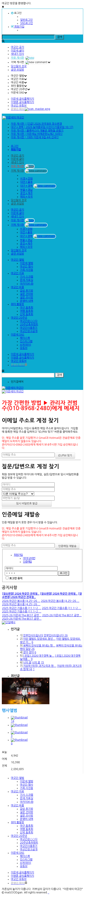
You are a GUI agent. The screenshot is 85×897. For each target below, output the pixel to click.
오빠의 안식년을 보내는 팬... (39, 645)
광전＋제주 (26, 193)
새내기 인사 (17, 54)
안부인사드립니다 (33, 635)
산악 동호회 (26, 314)
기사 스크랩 (26, 276)
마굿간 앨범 (17, 259)
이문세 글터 (17, 50)
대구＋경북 (26, 185)
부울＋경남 (26, 190)
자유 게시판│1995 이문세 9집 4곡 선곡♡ (35, 137)
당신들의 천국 (19, 66)
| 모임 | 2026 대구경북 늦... (38, 655)
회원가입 (19, 26)
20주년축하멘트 (29, 324)
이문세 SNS (17, 334)
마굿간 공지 (17, 47)
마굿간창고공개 (28, 331)
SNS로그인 (26, 23)
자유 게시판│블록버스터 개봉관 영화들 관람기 (37, 130)
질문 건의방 (26, 294)
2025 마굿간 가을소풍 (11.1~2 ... (21, 608)
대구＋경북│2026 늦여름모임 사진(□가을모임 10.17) (42, 127)
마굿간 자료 (17, 273)
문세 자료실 (26, 280)
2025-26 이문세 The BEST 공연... (21, 615)
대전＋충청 (26, 182)
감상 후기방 (26, 290)
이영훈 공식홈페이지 (22, 102)
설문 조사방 (26, 297)
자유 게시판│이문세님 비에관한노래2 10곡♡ (37, 134)
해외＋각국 (26, 196)
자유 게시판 (17, 57)
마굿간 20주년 (19, 317)
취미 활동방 (17, 304)
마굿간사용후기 (28, 328)
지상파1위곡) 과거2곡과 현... (39, 666)
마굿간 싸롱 (17, 287)
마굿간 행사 (26, 266)
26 (66, 635)
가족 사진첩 (26, 270)
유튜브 (23, 348)
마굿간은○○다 (28, 321)
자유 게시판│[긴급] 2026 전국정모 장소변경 (36, 123)
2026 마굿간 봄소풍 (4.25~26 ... (21, 601)
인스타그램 (26, 341)
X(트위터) (25, 344)
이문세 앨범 (26, 263)
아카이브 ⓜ (26, 283)
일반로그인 (26, 19)
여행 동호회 (26, 311)
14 (12, 721)
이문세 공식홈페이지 (22, 98)
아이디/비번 (29, 558)
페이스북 (25, 338)
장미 (25, 652)
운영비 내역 (26, 300)
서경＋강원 (26, 178)
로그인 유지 (15, 578)
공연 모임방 (17, 69)
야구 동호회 (26, 307)
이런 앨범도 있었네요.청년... (39, 638)
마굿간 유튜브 (19, 105)
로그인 (17, 13)
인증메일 (27, 561)
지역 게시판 (17, 170)
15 (42, 662)
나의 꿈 (27, 662)
